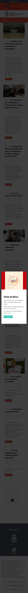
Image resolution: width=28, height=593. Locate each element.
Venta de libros (8, 316)
